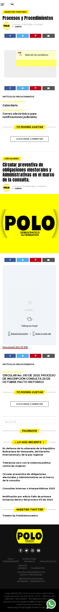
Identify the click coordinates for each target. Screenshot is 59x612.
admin (18, 26)
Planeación (37, 568)
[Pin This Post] (35, 36)
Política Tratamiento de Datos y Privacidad (31, 573)
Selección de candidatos (36, 55)
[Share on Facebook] (10, 36)
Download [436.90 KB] (15, 347)
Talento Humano (22, 566)
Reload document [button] (19, 333)
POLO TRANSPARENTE (11, 560)
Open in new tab (43, 333)
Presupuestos (48, 561)
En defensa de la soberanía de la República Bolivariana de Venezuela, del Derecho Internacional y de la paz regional (29, 451)
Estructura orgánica (29, 560)
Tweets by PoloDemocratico (20, 515)
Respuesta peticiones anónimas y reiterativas (31, 580)
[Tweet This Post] (23, 36)
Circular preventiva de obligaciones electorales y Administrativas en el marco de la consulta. (28, 477)
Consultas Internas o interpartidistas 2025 (29, 488)
